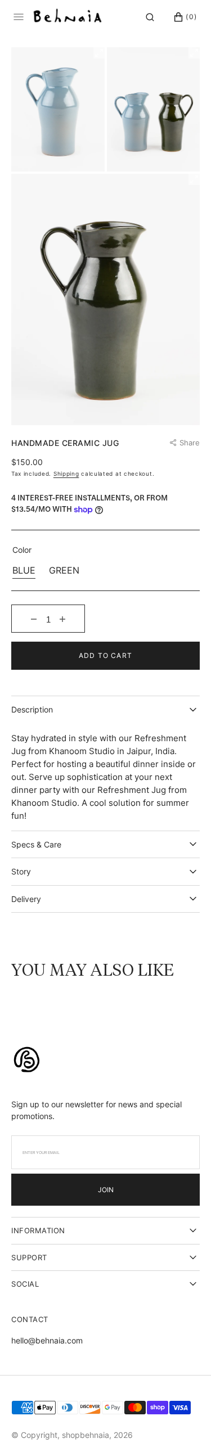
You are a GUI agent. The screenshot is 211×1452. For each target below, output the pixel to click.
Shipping (66, 473)
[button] (150, 16)
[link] (26, 1061)
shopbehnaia (85, 1435)
